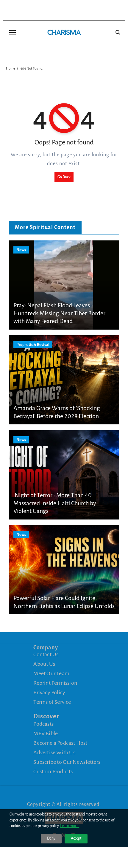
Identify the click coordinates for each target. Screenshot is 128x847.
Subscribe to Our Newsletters (66, 762)
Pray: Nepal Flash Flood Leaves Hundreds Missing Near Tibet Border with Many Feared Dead (59, 313)
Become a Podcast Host (60, 743)
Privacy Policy (49, 692)
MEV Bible (45, 733)
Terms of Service (52, 702)
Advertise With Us (54, 752)
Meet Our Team (51, 673)
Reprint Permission (55, 683)
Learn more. (69, 826)
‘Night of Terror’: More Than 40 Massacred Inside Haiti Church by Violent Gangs (54, 503)
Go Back (64, 177)
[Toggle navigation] (12, 32)
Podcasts (43, 724)
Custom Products (53, 771)
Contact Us (45, 654)
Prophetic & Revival (32, 345)
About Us (44, 664)
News (21, 250)
